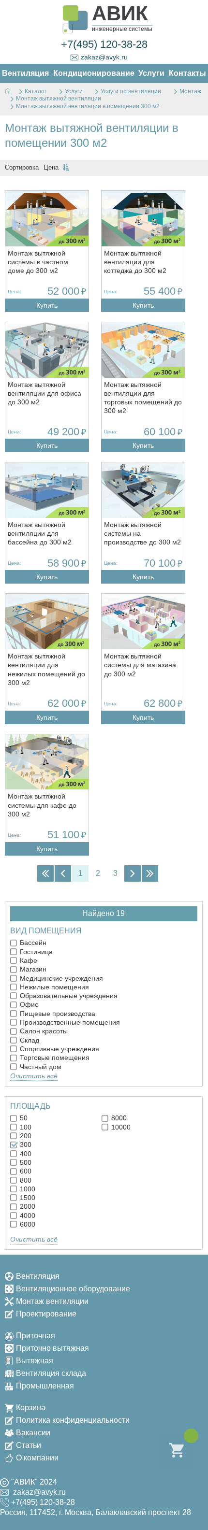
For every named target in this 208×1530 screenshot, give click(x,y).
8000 (118, 1118)
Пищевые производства (56, 1013)
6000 (26, 1224)
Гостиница (35, 952)
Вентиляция (37, 1276)
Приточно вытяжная (52, 1348)
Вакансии (33, 1433)
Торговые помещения (53, 1057)
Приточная (35, 1335)
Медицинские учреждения (60, 978)
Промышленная (45, 1386)
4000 (26, 1215)
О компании (37, 1458)
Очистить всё (34, 1076)
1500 (26, 1197)
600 (24, 1171)
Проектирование (46, 1314)
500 (24, 1162)
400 (24, 1154)
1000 (26, 1189)
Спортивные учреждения (58, 1049)
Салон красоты (43, 1031)
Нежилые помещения (53, 987)
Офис (28, 1004)
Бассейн (32, 942)
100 (24, 1127)
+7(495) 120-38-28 (104, 44)
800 (24, 1180)
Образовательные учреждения (68, 996)
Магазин (32, 969)
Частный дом (39, 1067)
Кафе (27, 960)
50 (23, 1118)
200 (24, 1136)
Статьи (28, 1445)
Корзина (30, 1407)
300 (24, 1144)
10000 (120, 1127)
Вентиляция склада (51, 1373)
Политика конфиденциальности (73, 1420)
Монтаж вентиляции (52, 1301)
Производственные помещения (69, 1022)
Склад (28, 1040)
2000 (26, 1206)
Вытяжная (34, 1361)
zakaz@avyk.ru (104, 57)
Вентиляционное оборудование (73, 1289)
